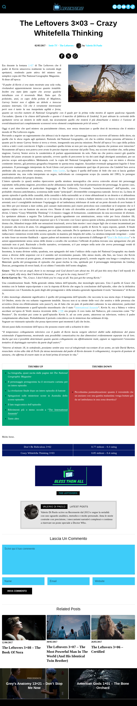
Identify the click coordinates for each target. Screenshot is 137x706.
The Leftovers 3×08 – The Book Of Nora (21, 650)
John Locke (59, 170)
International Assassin (86, 307)
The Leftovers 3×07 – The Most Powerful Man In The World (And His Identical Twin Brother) (67, 654)
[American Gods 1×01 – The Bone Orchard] (103, 683)
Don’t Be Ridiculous (118, 237)
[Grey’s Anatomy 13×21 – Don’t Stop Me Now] (34, 683)
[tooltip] (114, 7)
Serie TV (53, 45)
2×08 (60, 311)
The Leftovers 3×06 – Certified (107, 649)
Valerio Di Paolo (94, 45)
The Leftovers (67, 45)
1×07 (31, 65)
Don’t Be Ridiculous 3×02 (37, 447)
